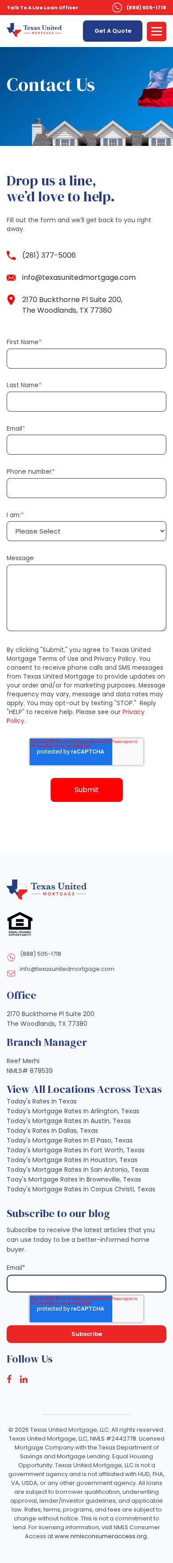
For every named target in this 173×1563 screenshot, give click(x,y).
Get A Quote (112, 31)
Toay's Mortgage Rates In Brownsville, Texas (74, 1179)
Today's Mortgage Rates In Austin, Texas (69, 1120)
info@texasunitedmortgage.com (79, 277)
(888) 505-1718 (146, 7)
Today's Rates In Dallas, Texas (52, 1130)
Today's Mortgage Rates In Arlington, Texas (73, 1111)
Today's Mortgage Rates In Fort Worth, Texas (76, 1150)
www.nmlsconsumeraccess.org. (101, 1536)
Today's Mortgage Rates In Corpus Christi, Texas (81, 1189)
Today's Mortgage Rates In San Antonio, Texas (78, 1169)
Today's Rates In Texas (42, 1101)
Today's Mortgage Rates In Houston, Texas (72, 1159)
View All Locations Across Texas (84, 1089)
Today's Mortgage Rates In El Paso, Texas (70, 1140)
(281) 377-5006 (49, 255)
